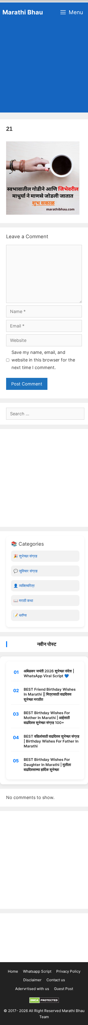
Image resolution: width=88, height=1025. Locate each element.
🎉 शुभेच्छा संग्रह (25, 556)
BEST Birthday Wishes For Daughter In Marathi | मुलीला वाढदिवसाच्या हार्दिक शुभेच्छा (47, 764)
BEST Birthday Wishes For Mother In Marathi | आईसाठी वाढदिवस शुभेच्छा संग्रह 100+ (47, 717)
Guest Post (63, 988)
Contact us (55, 980)
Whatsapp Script (37, 971)
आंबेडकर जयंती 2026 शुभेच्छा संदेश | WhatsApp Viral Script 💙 (49, 673)
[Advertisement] (44, 68)
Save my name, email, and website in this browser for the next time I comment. (43, 360)
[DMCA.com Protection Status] (44, 1002)
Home (13, 971)
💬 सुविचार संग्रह (25, 571)
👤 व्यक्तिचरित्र (24, 585)
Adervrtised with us (32, 988)
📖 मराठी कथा (23, 600)
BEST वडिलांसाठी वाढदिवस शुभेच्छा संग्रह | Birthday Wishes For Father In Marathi (51, 741)
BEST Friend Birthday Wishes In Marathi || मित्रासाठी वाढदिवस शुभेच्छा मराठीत (50, 694)
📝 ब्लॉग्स (20, 615)
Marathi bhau (22, 12)
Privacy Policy (68, 971)
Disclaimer (32, 980)
